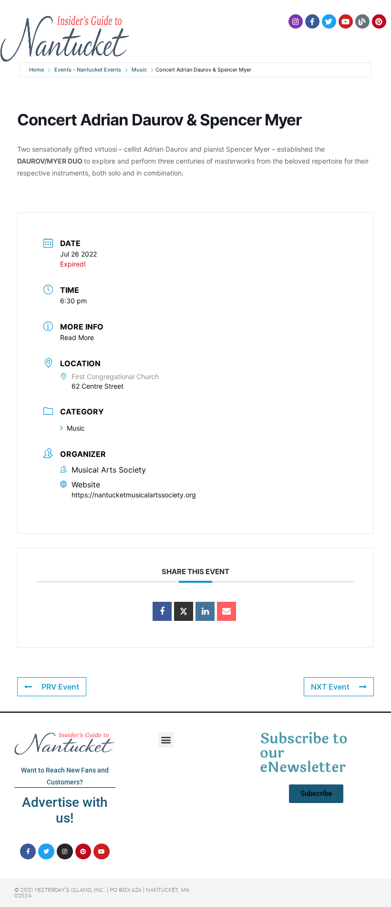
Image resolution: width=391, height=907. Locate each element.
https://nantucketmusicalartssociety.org (134, 495)
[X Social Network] (183, 611)
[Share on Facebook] (162, 611)
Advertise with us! (65, 810)
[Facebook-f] (312, 21)
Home (36, 69)
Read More (77, 337)
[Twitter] (329, 21)
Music (139, 69)
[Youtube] (346, 21)
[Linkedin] (205, 611)
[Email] (226, 611)
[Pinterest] (379, 21)
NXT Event (330, 686)
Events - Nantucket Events (87, 69)
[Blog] (362, 21)
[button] (166, 740)
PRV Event (60, 686)
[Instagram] (295, 21)
